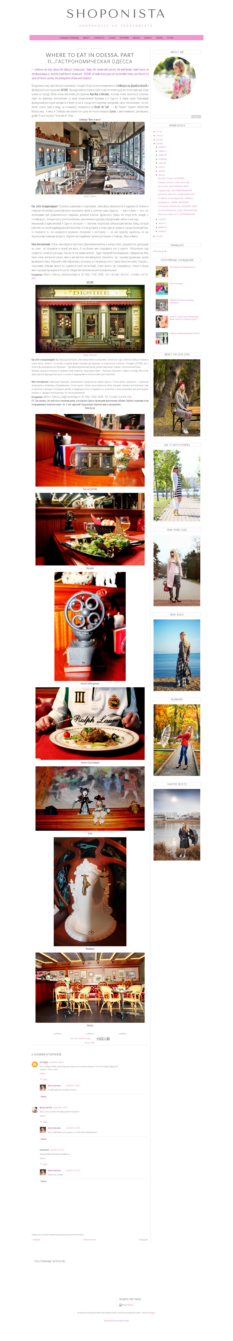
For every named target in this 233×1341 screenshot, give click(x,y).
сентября (162, 159)
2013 (158, 236)
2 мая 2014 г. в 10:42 (73, 1128)
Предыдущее (143, 1239)
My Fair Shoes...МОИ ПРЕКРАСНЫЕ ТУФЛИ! (173, 186)
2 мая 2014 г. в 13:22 (73, 1170)
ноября (161, 151)
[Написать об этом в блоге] (101, 1038)
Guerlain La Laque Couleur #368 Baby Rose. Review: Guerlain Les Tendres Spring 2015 (184, 317)
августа (161, 163)
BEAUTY (136, 37)
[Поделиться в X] (105, 1038)
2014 (158, 143)
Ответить (43, 1073)
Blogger (152, 1312)
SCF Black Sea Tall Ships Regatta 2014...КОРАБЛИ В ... (176, 198)
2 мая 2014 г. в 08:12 (56, 1062)
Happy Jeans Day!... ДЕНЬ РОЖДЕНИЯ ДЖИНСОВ (175, 190)
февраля (162, 227)
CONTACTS (99, 37)
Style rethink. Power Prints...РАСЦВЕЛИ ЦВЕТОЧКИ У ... (177, 194)
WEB (33, 278)
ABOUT (86, 37)
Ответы (45, 1079)
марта (161, 223)
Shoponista (116, 14)
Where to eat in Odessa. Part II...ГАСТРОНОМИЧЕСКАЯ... (177, 214)
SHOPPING (124, 37)
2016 (158, 135)
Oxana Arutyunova (54, 1085)
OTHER (170, 37)
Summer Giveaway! (176, 283)
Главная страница (69, 37)
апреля (161, 219)
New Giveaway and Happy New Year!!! (182, 267)
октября (161, 155)
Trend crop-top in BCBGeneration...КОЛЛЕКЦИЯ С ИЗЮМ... (178, 206)
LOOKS (112, 37)
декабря (161, 146)
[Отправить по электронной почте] (98, 1038)
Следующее (36, 1239)
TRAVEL (159, 37)
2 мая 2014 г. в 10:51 (57, 1149)
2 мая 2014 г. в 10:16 (60, 1107)
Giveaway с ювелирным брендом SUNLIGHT (185, 333)
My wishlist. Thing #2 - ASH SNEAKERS (171, 178)
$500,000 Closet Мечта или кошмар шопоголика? (182, 301)
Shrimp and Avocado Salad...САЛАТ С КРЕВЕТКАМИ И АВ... (178, 210)
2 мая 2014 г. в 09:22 (73, 1085)
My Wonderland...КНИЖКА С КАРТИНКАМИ (173, 202)
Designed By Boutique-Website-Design (116, 1320)
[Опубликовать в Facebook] (108, 1038)
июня (161, 171)
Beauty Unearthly (46, 1107)
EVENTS (147, 37)
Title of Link (156, 107)
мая (160, 174)
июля (161, 166)
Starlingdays (44, 1062)
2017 (158, 131)
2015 (158, 139)
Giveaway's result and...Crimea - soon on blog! (174, 182)
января (161, 231)
